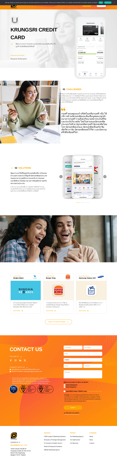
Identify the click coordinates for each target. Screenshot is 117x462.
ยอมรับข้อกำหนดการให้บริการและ (84, 391)
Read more (108, 2)
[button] (104, 176)
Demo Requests (71, 387)
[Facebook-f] (11, 360)
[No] (114, 2)
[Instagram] (15, 360)
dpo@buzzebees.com (92, 401)
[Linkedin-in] (20, 360)
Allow (100, 2)
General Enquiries (71, 385)
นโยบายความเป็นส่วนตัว (94, 391)
